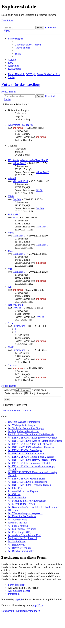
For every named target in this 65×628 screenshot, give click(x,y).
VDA (11, 232)
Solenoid (12, 365)
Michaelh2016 (20, 181)
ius (14, 217)
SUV (11, 322)
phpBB (18, 599)
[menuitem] (28, 44)
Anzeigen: (10, 390)
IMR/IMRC (14, 214)
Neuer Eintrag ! (16, 304)
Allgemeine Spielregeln (20, 124)
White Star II (19, 163)
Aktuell (12, 178)
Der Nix (17, 199)
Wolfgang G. (42, 226)
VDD (11, 196)
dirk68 (39, 190)
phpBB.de (37, 605)
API (10, 286)
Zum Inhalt (7, 20)
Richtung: (30, 393)
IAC (10, 250)
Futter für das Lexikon (20, 84)
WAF (11, 347)
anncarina (18, 127)
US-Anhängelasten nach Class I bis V (28, 160)
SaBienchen (19, 325)
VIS (10, 268)
